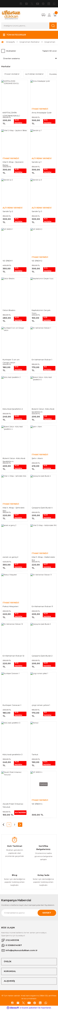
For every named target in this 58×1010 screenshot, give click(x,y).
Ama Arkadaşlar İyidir (42, 112)
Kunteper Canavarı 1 (12, 705)
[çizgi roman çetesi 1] (43, 685)
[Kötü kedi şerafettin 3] (14, 735)
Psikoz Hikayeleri (10, 606)
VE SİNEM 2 (37, 261)
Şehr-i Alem (37, 458)
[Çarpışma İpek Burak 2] (43, 636)
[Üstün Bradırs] (14, 290)
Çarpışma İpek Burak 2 (42, 656)
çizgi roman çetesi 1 (41, 705)
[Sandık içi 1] (43, 142)
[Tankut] (43, 735)
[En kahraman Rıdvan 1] (43, 340)
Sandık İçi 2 (8, 211)
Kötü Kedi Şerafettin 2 (13, 409)
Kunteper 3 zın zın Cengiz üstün (11, 361)
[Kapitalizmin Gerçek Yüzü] (43, 290)
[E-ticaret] (29, 1008)
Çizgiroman (49, 42)
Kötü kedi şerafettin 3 (12, 754)
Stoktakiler (11, 51)
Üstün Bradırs (9, 310)
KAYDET (47, 913)
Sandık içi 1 (36, 162)
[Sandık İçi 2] (14, 192)
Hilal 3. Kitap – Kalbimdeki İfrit (43, 558)
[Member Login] (49, 15)
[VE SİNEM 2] (43, 241)
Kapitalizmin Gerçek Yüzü (41, 311)
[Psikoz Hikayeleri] (14, 587)
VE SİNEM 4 (37, 804)
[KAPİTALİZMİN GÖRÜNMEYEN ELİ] (14, 93)
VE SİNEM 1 (8, 261)
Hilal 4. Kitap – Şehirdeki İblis (13, 509)
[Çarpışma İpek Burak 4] (43, 488)
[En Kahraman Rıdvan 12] (14, 636)
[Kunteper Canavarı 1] (14, 685)
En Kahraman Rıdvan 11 (42, 606)
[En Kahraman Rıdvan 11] (43, 587)
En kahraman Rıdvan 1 (42, 359)
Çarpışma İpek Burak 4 (42, 507)
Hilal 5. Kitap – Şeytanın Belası (13, 163)
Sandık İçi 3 (37, 211)
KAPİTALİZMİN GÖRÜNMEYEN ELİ (11, 114)
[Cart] (55, 15)
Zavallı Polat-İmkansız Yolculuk (13, 805)
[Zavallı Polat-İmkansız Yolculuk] (14, 784)
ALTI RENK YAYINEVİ (42, 158)
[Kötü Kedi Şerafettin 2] (14, 389)
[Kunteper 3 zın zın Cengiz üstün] (14, 340)
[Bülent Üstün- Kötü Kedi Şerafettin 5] (43, 389)
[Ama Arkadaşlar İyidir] (43, 93)
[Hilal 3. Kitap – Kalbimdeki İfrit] (43, 537)
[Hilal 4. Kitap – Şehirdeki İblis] (14, 488)
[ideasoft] (13, 1007)
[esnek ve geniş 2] (14, 537)
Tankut (35, 754)
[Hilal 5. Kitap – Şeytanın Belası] (14, 142)
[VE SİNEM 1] (14, 241)
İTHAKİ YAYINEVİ (40, 109)
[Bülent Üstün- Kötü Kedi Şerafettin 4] (14, 439)
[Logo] (11, 15)
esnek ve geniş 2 (10, 557)
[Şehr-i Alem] (43, 439)
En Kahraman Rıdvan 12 (13, 656)
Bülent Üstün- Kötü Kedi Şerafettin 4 (14, 460)
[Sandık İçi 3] (43, 192)
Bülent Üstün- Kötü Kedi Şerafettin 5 (43, 410)
